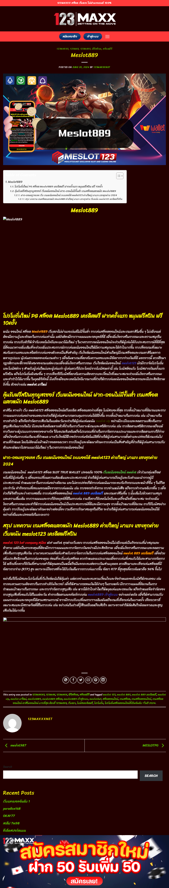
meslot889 (34, 698)
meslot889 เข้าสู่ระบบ (76, 698)
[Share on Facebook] (73, 680)
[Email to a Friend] (88, 680)
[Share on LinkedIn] (103, 680)
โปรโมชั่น (98, 703)
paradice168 (12, 809)
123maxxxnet (102, 67)
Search (7, 766)
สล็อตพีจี (107, 49)
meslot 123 (109, 694)
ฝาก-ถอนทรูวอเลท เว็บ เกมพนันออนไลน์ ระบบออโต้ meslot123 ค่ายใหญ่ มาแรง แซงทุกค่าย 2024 (69, 195)
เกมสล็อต (125, 698)
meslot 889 (124, 694)
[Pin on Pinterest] (95, 680)
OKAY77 (9, 816)
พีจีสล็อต (96, 49)
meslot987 (18, 745)
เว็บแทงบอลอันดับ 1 (16, 801)
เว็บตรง (72, 703)
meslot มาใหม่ (19, 698)
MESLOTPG (151, 745)
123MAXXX (62, 49)
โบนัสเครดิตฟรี (85, 703)
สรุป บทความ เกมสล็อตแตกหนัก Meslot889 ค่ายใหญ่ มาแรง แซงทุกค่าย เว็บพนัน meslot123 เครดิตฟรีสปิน (73, 199)
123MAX (74, 49)
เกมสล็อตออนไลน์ (141, 698)
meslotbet (95, 698)
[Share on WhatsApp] (65, 680)
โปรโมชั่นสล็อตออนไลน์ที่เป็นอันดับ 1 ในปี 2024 (130, 703)
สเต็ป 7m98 (11, 823)
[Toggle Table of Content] (117, 175)
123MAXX (85, 49)
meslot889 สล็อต (52, 698)
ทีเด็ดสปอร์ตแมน (14, 830)
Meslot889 (15, 182)
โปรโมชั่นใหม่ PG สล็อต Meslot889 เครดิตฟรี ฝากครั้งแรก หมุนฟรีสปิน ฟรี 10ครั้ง (59, 187)
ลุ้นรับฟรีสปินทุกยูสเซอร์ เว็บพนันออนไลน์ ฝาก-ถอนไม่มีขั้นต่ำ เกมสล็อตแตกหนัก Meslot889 (65, 191)
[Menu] (107, 36)
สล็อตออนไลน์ (110, 698)
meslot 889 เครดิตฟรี (144, 694)
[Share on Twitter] (80, 680)
